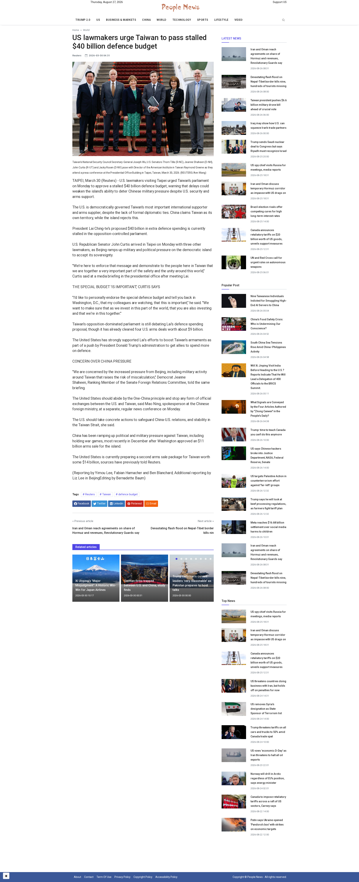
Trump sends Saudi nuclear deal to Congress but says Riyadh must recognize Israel (269, 146)
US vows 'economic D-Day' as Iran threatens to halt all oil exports (268, 755)
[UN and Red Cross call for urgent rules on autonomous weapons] (234, 263)
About (77, 876)
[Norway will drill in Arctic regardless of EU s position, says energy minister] (234, 779)
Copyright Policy (143, 876)
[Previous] (79, 580)
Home (75, 29)
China (146, 19)
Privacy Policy (122, 876)
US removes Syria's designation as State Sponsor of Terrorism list (266, 709)
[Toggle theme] (6, 876)
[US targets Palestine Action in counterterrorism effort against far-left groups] (234, 482)
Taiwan (106, 494)
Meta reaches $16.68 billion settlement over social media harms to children (268, 527)
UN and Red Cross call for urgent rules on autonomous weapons (268, 262)
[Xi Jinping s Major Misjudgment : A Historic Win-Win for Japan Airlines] (95, 568)
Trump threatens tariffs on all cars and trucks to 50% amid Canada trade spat (268, 732)
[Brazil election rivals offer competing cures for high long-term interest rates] (234, 212)
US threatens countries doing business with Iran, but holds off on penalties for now (268, 686)
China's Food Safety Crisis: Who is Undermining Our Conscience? (267, 324)
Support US (279, 2)
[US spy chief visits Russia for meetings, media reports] (234, 169)
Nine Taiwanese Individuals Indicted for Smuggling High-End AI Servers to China (269, 301)
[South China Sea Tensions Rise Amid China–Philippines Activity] (234, 348)
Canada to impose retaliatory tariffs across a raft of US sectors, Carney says (268, 801)
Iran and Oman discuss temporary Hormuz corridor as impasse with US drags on (268, 188)
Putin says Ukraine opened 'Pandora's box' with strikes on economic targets (267, 825)
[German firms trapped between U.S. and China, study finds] (144, 569)
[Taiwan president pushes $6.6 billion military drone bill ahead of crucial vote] (234, 106)
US (98, 19)
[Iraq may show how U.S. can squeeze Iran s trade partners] (234, 129)
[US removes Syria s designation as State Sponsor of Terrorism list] (234, 710)
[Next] (207, 580)
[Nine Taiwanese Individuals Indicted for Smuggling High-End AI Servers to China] (234, 301)
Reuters (90, 494)
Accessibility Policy (166, 876)
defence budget (128, 494)
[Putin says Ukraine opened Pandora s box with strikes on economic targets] (234, 825)
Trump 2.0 (82, 19)
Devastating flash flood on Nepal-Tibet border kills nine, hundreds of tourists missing (268, 82)
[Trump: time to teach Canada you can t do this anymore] (234, 435)
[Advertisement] (143, 637)
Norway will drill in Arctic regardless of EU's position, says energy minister (267, 778)
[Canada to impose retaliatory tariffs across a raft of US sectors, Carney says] (234, 802)
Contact (88, 876)
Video (238, 19)
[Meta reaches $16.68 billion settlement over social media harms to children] (234, 528)
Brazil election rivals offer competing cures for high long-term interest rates (267, 211)
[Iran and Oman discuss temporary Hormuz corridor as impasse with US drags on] (234, 190)
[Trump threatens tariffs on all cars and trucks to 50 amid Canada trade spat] (234, 733)
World (161, 19)
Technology (181, 19)
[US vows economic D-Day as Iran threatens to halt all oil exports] (234, 756)
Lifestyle (221, 19)
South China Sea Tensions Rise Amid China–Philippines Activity (268, 347)
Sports (202, 19)
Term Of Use (103, 876)
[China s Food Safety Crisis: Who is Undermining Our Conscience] (234, 324)
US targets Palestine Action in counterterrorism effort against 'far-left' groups (268, 481)
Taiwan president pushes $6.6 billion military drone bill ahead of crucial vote (269, 105)
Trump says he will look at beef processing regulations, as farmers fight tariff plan (268, 504)
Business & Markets (121, 19)
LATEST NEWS (231, 38)
